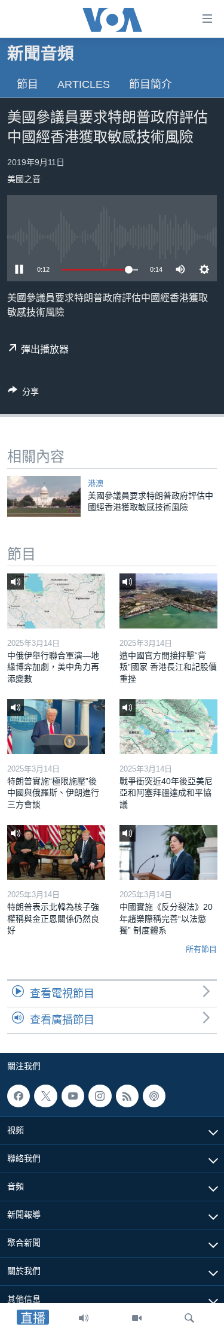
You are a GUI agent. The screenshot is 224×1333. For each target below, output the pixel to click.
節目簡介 (150, 84)
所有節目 (201, 949)
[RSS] (127, 1096)
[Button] (23, 393)
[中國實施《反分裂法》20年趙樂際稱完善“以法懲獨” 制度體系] (168, 852)
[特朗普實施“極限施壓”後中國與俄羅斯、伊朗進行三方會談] (56, 726)
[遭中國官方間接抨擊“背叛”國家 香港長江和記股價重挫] (168, 600)
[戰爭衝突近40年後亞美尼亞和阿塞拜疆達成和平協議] (168, 726)
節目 (27, 84)
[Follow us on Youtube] (73, 1096)
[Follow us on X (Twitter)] (45, 1096)
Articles (83, 84)
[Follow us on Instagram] (99, 1096)
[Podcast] (154, 1096)
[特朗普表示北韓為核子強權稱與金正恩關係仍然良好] (56, 852)
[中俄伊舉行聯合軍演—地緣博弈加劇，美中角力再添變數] (56, 600)
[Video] (137, 1318)
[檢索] (189, 1318)
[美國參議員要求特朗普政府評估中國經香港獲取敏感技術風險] (44, 496)
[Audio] (84, 1318)
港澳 (95, 483)
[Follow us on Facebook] (18, 1096)
